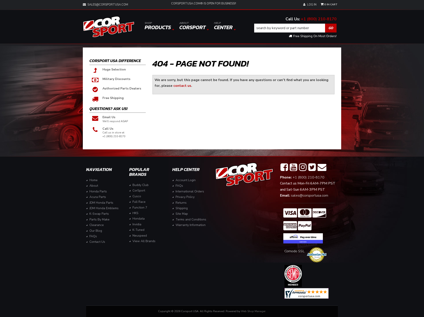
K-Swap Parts (99, 213)
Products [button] (158, 26)
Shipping (182, 208)
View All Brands (143, 241)
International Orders (190, 191)
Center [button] (223, 26)
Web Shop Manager (253, 311)
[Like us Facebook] (284, 167)
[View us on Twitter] (312, 167)
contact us (182, 85)
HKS (135, 213)
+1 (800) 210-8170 (319, 19)
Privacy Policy (185, 197)
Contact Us (97, 241)
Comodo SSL (294, 251)
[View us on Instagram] (303, 167)
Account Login (186, 180)
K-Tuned (138, 230)
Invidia (136, 224)
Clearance (96, 225)
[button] (295, 28)
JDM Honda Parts (101, 202)
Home (93, 180)
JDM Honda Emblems (104, 208)
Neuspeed (139, 235)
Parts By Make (99, 219)
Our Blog (95, 230)
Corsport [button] (192, 26)
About (93, 185)
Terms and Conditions (191, 219)
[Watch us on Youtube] (293, 167)
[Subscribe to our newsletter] (322, 167)
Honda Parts (98, 191)
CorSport (138, 190)
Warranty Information (191, 225)
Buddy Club (140, 185)
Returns (181, 202)
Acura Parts (97, 197)
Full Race (139, 201)
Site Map (182, 213)
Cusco (136, 196)
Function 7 (139, 207)
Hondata (138, 218)
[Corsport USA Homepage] (108, 27)
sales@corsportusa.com (107, 5)
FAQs (93, 236)
